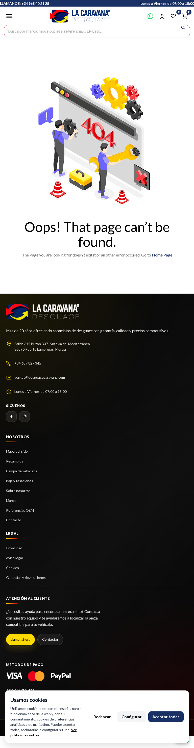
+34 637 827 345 (27, 363)
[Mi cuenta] (162, 16)
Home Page (162, 254)
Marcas (11, 500)
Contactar (50, 639)
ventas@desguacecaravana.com (39, 377)
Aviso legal (14, 558)
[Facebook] (11, 416)
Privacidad (14, 548)
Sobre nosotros (18, 490)
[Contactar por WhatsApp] (150, 16)
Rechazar (102, 716)
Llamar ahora (20, 639)
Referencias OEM (20, 510)
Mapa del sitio (17, 451)
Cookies (12, 567)
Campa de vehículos (21, 471)
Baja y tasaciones (19, 481)
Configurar (132, 716)
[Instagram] (24, 416)
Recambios (14, 461)
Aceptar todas (166, 716)
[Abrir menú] (9, 16)
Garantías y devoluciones (26, 577)
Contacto (13, 520)
